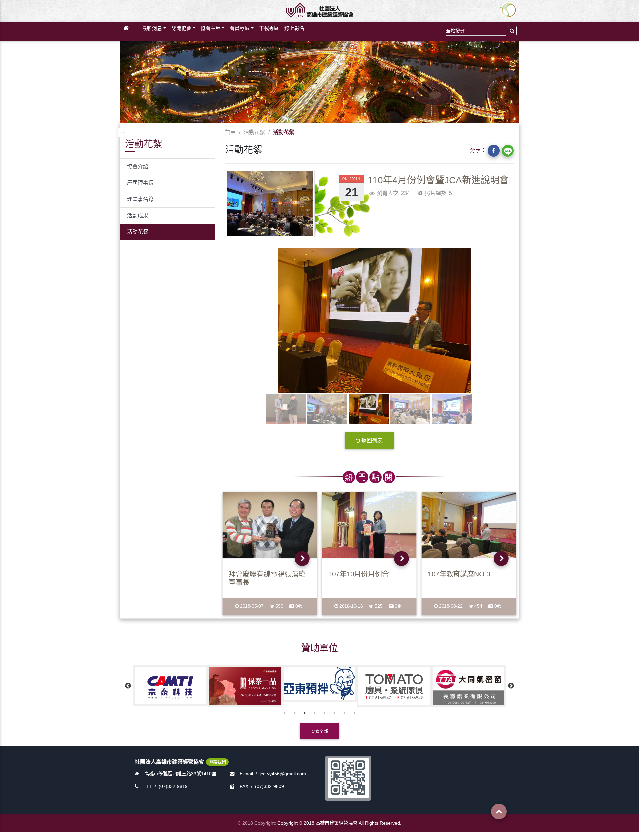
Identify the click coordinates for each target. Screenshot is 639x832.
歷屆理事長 (140, 183)
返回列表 (372, 440)
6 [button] (334, 713)
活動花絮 (137, 232)
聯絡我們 (217, 761)
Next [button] (511, 686)
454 (478, 606)
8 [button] (354, 713)
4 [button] (314, 713)
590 (279, 606)
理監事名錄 (140, 199)
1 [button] (284, 713)
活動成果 (137, 215)
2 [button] (294, 713)
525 (378, 606)
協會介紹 (137, 166)
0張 (298, 606)
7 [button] (344, 713)
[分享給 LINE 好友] (508, 151)
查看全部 (319, 731)
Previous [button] (128, 686)
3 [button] (304, 713)
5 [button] (324, 713)
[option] (170, 686)
